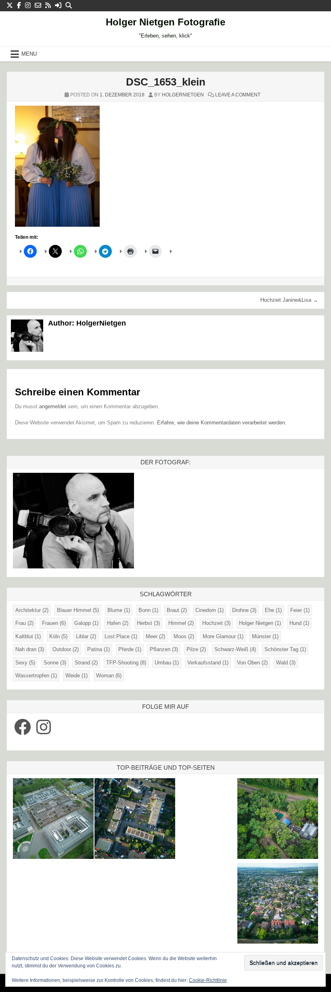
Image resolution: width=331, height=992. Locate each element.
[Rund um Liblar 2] (277, 819)
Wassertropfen (36, 675)
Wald (285, 663)
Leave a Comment (237, 95)
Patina (98, 649)
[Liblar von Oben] (277, 904)
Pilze (196, 649)
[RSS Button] (48, 5)
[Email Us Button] (38, 5)
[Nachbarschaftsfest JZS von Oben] (134, 819)
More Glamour (223, 636)
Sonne (55, 663)
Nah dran (29, 649)
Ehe (273, 610)
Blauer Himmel (78, 610)
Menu (29, 54)
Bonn (148, 610)
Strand (86, 663)
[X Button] (9, 5)
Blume (118, 610)
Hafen (117, 623)
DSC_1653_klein (165, 82)
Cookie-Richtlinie (208, 980)
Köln (58, 636)
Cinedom (209, 610)
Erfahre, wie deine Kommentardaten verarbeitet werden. (222, 423)
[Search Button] (68, 5)
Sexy (25, 663)
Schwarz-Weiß (235, 649)
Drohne (244, 610)
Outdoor (65, 649)
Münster (265, 636)
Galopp (86, 623)
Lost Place (121, 636)
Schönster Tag (285, 649)
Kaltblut (28, 636)
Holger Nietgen (260, 623)
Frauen (54, 623)
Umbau (167, 663)
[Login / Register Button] (58, 5)
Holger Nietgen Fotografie (165, 22)
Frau (24, 623)
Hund (299, 623)
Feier (300, 610)
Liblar (86, 636)
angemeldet (52, 406)
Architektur (31, 610)
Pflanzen (164, 649)
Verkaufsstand (207, 663)
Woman (109, 675)
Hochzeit (216, 623)
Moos (184, 636)
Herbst (148, 623)
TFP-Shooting (126, 663)
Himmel (181, 623)
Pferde (129, 649)
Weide (76, 675)
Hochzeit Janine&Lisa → (289, 300)
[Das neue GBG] (53, 819)
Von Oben (252, 663)
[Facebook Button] (19, 5)
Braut (177, 610)
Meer (155, 636)
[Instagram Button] (28, 5)
